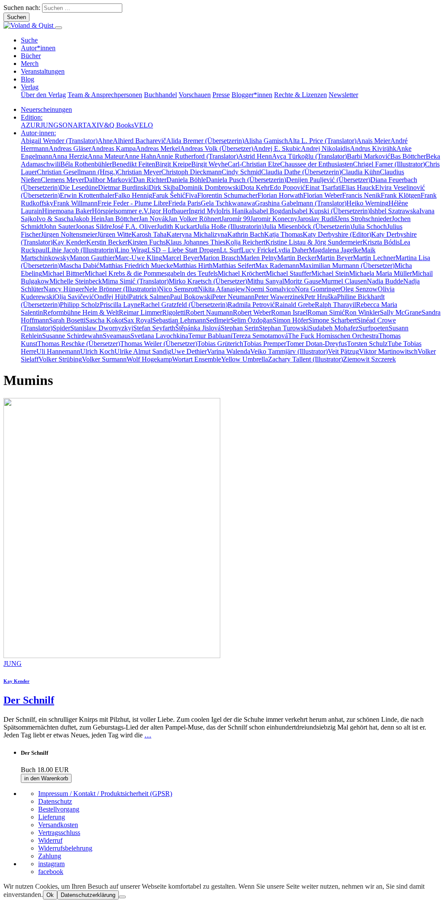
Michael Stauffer (288, 273)
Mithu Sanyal (265, 281)
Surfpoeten (373, 328)
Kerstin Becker (106, 242)
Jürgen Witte (114, 234)
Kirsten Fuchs (146, 242)
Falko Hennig (133, 195)
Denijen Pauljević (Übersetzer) (328, 179)
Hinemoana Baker (67, 211)
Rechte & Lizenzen (300, 94)
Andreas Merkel (158, 148)
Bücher (31, 55)
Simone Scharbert (332, 320)
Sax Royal (138, 320)
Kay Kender (69, 242)
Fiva (191, 195)
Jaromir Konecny (273, 218)
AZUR (30, 125)
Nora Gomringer (317, 289)
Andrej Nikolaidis (325, 148)
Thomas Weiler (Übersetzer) (158, 343)
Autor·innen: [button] (38, 133)
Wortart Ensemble (196, 359)
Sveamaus (117, 335)
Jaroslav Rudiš (317, 218)
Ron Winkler (362, 312)
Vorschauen (195, 94)
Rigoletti (174, 312)
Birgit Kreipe (173, 164)
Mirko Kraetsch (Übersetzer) (208, 281)
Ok (50, 895)
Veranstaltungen (43, 71)
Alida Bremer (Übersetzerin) (205, 140)
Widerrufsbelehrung (65, 848)
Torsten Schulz (367, 343)
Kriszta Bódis (381, 242)
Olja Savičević (74, 296)
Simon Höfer (290, 320)
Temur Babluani (210, 335)
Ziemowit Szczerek (369, 359)
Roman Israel (289, 312)
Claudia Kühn (360, 172)
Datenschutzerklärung (88, 895)
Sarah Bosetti (67, 320)
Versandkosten (58, 824)
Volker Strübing (60, 359)
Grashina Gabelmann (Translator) (300, 203)
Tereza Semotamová (260, 335)
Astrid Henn (255, 156)
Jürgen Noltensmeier (69, 234)
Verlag (30, 87)
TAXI (90, 125)
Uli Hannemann (58, 351)
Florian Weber (322, 195)
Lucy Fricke (257, 250)
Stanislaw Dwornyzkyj (101, 328)
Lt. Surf (230, 250)
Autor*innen (38, 48)
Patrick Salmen (149, 296)
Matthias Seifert (233, 265)
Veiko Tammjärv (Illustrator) (289, 351)
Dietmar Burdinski (123, 187)
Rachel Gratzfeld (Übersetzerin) (184, 304)
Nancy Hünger (63, 289)
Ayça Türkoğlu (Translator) (309, 156)
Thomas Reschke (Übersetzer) (78, 343)
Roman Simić (326, 312)
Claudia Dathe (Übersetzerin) (301, 172)
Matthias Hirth (192, 265)
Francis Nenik (361, 195)
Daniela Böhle (186, 179)
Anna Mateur (106, 156)
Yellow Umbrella (244, 359)
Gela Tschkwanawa (228, 203)
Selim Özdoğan (251, 320)
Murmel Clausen (344, 281)
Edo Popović (287, 187)
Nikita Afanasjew (221, 289)
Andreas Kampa (113, 148)
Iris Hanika (237, 211)
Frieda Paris (184, 203)
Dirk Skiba (164, 187)
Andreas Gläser (70, 148)
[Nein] (122, 897)
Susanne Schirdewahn (72, 335)
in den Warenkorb (46, 778)
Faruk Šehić (168, 195)
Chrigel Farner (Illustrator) (389, 164)
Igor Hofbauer (169, 211)
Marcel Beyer (180, 257)
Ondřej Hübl (111, 296)
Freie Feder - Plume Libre (133, 203)
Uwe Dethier (189, 351)
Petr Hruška (320, 296)
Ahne (105, 140)
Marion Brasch (219, 257)
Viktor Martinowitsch (388, 351)
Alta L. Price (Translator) (322, 140)
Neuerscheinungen (46, 109)
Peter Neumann (233, 296)
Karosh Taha (148, 234)
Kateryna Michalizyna (196, 234)
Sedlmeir (218, 320)
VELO (143, 125)
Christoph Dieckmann (191, 172)
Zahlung (49, 856)
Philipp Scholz (80, 304)
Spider (61, 328)
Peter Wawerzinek (279, 296)
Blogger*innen (252, 94)
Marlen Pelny (258, 257)
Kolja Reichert (245, 242)
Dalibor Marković (108, 179)
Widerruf (50, 840)
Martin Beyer (335, 257)
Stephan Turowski (284, 328)
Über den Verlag (43, 94)
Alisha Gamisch (266, 140)
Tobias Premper (264, 343)
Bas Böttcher (408, 156)
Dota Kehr (255, 187)
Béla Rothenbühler (86, 164)
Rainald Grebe (295, 304)
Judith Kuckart (177, 226)
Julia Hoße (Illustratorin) (230, 226)
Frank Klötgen (401, 195)
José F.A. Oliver (134, 226)
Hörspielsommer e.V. (121, 211)
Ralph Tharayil (335, 304)
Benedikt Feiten (133, 164)
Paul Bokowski (191, 296)
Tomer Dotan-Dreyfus (316, 343)
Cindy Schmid (241, 172)
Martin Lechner (374, 257)
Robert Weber (252, 312)
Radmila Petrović (251, 304)
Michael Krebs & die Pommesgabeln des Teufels (151, 273)
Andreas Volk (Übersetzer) (216, 148)
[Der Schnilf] (111, 655)
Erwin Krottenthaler (87, 195)
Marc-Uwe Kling (138, 257)
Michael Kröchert (242, 273)
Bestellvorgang (58, 809)
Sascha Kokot (104, 320)
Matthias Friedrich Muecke (136, 265)
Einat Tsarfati (323, 187)
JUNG (49, 125)
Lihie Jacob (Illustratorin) (81, 250)
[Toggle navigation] (58, 27)
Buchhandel (160, 94)
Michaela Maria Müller (380, 273)
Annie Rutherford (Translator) (197, 156)
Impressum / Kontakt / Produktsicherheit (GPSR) (105, 793)
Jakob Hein (88, 218)
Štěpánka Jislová (198, 328)
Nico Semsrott (178, 289)
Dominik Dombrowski (210, 187)
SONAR (70, 125)
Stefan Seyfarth (154, 328)
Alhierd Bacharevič (139, 140)
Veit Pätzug (343, 351)
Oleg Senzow (359, 289)
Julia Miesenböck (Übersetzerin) (308, 226)
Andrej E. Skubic (277, 148)
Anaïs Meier (373, 140)
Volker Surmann (104, 359)
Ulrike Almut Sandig (142, 351)
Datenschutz (55, 801)
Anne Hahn (140, 156)
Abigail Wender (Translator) (59, 140)
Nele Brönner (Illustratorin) (121, 289)
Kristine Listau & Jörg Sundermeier (313, 242)
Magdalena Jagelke (335, 250)
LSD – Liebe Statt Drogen (183, 250)
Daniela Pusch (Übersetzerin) (246, 179)
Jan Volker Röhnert (194, 218)
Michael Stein (330, 273)
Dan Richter (149, 179)
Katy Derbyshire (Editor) (337, 234)
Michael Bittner (63, 273)
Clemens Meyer (62, 179)
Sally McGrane (400, 312)
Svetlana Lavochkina (159, 335)
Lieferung (51, 817)
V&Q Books (116, 125)
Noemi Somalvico (270, 289)
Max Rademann (277, 265)
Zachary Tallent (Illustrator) (305, 359)
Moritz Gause (302, 281)
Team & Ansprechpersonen (105, 94)
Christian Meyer (139, 172)
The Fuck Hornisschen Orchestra (333, 335)
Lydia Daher (291, 250)
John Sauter (59, 226)
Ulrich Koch (97, 351)
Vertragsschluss (59, 832)
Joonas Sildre (93, 226)
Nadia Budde (385, 281)
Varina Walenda (228, 351)
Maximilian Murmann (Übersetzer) (347, 265)
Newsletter (343, 94)
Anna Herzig (70, 156)
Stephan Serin (240, 328)
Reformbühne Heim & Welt (81, 312)
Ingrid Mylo (205, 211)
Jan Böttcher (121, 218)
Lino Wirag (131, 250)
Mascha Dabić (79, 265)
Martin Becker (297, 257)
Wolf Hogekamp (149, 359)
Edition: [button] (31, 117)
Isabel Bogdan (271, 211)
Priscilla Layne (120, 304)
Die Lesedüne (79, 187)
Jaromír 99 (235, 218)
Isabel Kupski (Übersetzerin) (330, 211)
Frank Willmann (75, 203)
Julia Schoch (369, 226)
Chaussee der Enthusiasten (316, 164)
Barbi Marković (368, 156)
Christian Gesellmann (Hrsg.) (77, 172)
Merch (30, 63)
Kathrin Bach (245, 234)
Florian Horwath (280, 195)
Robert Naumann (209, 312)
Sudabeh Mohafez (334, 328)
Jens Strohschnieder (364, 218)
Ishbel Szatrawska (394, 211)
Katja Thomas (283, 234)
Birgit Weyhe (209, 164)
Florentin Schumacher (227, 195)
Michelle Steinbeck (75, 281)
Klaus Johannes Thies (195, 242)
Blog (27, 79)
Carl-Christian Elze (254, 164)
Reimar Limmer (140, 312)
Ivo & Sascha (54, 218)
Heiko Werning (367, 203)
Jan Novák (153, 218)
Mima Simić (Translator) (135, 281)
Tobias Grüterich (220, 343)
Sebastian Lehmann (179, 320)
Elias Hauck (358, 187)
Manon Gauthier (92, 257)
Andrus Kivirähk (373, 148)
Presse (221, 94)
